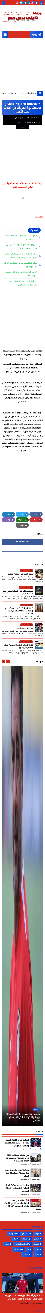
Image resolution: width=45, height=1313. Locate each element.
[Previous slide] (8, 661)
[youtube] (17, 2)
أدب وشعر (12, 1233)
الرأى (14, 1238)
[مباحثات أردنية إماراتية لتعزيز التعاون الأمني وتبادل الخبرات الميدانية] (35, 1188)
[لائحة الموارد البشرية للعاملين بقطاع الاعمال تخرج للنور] (39, 644)
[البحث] (3, 3)
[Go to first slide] (3, 661)
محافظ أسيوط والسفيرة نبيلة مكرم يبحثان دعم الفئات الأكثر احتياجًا (17, 1173)
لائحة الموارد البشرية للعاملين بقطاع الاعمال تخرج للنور (18, 646)
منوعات (25, 1254)
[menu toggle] (41, 3)
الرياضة (36, 1244)
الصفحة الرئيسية (33, 122)
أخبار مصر (25, 1233)
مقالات (37, 1254)
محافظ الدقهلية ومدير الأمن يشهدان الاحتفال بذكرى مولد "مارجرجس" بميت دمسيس (21, 255)
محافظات (21, 122)
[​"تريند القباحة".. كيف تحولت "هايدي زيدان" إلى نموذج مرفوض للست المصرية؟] (39, 607)
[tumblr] (25, 2)
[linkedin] (28, 2)
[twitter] (21, 2)
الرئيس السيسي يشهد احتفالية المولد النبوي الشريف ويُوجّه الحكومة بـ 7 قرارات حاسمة (22, 1204)
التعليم (36, 1238)
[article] (22, 896)
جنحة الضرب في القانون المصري (20, 574)
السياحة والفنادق (22, 1244)
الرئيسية (35, 34)
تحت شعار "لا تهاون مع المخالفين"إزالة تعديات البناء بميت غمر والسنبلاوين (21, 283)
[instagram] (32, 2)
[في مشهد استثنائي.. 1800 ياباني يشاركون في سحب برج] (35, 1157)
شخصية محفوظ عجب (24, 628)
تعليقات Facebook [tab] (22, 541)
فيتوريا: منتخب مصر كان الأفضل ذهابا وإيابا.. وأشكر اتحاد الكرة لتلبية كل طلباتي (23, 1117)
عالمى (7, 1244)
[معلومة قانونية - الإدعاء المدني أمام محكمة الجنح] (39, 590)
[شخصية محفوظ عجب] (39, 627)
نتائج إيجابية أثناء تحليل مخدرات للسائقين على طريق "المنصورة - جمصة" (21, 246)
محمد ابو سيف (37, 1303)
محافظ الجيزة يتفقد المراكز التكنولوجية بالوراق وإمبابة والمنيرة (20, 264)
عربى (37, 1249)
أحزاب (37, 1233)
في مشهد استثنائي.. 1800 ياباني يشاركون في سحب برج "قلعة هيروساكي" (17, 1158)
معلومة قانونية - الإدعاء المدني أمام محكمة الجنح (18, 592)
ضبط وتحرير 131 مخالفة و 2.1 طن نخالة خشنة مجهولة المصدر (21, 237)
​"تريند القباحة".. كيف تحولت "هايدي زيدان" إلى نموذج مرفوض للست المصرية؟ (19, 610)
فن (28, 1249)
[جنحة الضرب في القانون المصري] (39, 573)
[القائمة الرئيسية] (5, 34)
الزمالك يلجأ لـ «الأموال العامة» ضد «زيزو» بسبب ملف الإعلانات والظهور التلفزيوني (16, 1142)
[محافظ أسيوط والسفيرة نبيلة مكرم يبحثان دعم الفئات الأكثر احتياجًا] (35, 1173)
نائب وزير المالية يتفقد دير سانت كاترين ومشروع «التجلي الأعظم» (21, 273)
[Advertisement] (22, 67)
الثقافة (25, 1238)
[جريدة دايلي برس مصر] (22, 16)
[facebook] (36, 2)
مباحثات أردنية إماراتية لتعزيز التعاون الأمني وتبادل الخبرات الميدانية (17, 1188)
